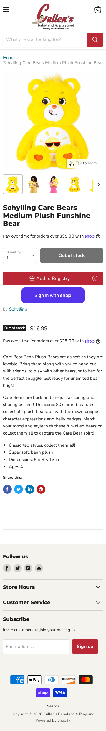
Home (9, 57)
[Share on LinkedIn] (29, 489)
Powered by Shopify (53, 720)
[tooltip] (95, 278)
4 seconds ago (53, 278)
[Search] (95, 40)
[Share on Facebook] (7, 489)
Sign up (85, 646)
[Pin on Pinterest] (41, 489)
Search (53, 706)
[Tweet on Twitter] (18, 489)
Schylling (18, 309)
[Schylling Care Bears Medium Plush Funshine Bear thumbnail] (12, 184)
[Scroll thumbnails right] (97, 184)
